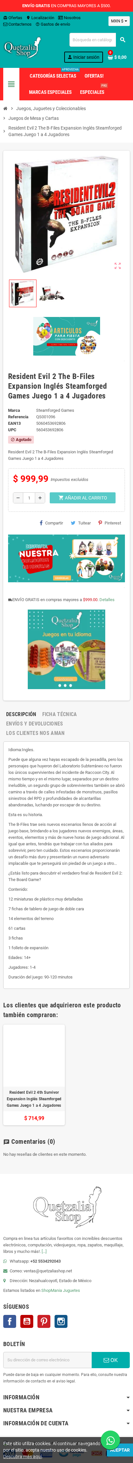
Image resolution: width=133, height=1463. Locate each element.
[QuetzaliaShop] (22, 47)
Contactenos (19, 24)
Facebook (9, 1321)
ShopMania (51, 1290)
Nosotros (72, 17)
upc (12, 429)
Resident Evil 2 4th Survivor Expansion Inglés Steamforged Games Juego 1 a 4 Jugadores (34, 1099)
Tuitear (84, 523)
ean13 (14, 423)
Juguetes (71, 1290)
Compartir (54, 523)
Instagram (61, 1321)
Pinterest (113, 523)
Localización (40, 17)
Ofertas (12, 17)
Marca (14, 410)
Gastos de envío (53, 24)
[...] (44, 1251)
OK (113, 1360)
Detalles (107, 599)
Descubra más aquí (22, 1456)
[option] (34, 1075)
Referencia (18, 416)
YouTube (26, 1321)
